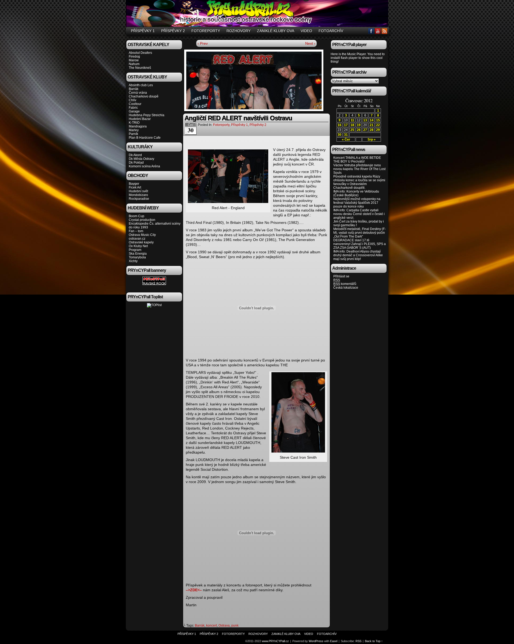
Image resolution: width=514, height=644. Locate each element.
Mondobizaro (138, 195)
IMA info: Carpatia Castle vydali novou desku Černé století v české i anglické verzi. (359, 214)
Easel (333, 641)
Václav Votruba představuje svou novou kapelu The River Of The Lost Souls (359, 169)
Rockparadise (139, 199)
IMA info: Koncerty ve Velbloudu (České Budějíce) (356, 193)
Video (306, 31)
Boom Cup (136, 216)
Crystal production (142, 220)
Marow (134, 60)
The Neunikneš (140, 68)
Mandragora (138, 126)
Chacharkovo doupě (143, 96)
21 (371, 125)
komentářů (344, 284)
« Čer (346, 139)
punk (235, 625)
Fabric (133, 108)
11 (352, 120)
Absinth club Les (141, 85)
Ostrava (224, 625)
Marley (134, 130)
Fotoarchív (331, 31)
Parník (133, 134)
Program (135, 250)
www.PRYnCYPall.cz (258, 14)
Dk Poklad (136, 162)
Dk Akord (135, 155)
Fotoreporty (205, 31)
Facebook (371, 31)
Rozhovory (238, 31)
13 (365, 120)
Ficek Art (135, 187)
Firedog (134, 56)
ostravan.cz (137, 238)
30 (339, 135)
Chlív (132, 100)
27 (365, 130)
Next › (310, 43)
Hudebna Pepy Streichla (146, 115)
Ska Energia (138, 253)
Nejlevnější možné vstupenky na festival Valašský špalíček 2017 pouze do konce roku (356, 202)
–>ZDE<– (194, 590)
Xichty (133, 261)
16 (339, 125)
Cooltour (135, 104)
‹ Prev (203, 43)
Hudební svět (138, 191)
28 (371, 130)
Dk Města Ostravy (141, 159)
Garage (134, 111)
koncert (211, 625)
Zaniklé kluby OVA (275, 31)
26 (359, 130)
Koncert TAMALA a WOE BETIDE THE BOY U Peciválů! (357, 159)
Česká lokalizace (345, 287)
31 (346, 135)
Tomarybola (137, 257)
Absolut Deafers (140, 53)
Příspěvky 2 (173, 31)
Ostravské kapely (141, 242)
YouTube (378, 31)
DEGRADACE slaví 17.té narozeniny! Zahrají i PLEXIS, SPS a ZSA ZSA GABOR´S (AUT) (359, 244)
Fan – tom (136, 231)
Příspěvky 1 (143, 31)
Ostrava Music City (142, 235)
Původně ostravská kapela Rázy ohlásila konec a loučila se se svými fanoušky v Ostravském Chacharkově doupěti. (359, 182)
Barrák (133, 89)
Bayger (134, 184)
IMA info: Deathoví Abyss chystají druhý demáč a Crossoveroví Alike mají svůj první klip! (358, 255)
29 (378, 130)
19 (359, 125)
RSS (384, 31)
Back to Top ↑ (374, 641)
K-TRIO (134, 123)
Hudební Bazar (140, 119)
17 (346, 125)
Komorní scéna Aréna (144, 166)
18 (352, 125)
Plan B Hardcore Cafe (145, 138)
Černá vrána (138, 93)
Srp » (372, 139)
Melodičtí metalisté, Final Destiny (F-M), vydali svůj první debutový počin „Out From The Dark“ (359, 232)
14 (371, 120)
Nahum (134, 64)
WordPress (316, 641)
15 (378, 120)
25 (352, 130)
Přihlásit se (341, 276)
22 (378, 125)
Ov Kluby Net (138, 246)
